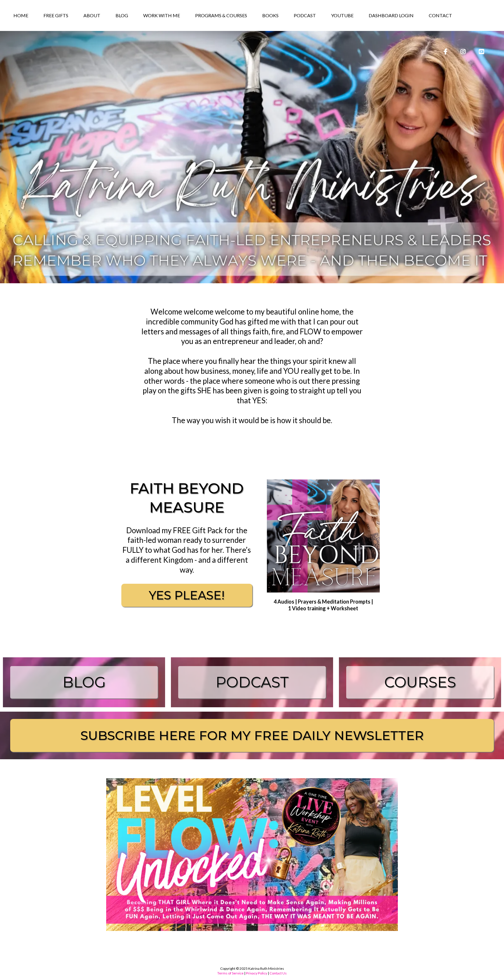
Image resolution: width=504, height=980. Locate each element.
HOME (20, 15)
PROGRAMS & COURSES (221, 15)
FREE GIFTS (55, 15)
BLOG (122, 15)
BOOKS (270, 15)
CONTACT (440, 15)
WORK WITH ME (161, 15)
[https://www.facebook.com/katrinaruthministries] (444, 48)
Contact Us (278, 973)
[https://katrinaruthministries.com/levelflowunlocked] (252, 854)
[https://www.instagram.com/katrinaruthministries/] (462, 48)
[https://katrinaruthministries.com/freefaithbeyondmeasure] (323, 535)
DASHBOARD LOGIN (391, 15)
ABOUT (91, 15)
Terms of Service (230, 973)
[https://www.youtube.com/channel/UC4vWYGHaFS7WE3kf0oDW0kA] (480, 48)
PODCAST (305, 15)
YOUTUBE (342, 15)
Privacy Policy (256, 973)
